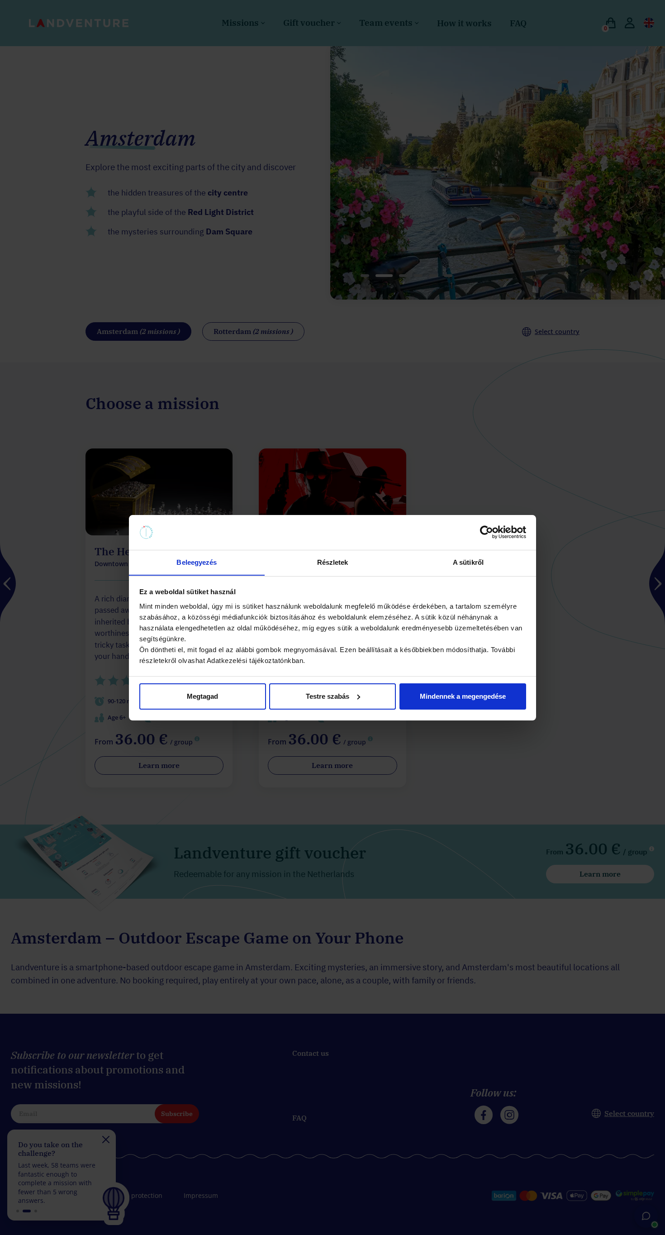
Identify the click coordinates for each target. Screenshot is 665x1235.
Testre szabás (327, 696)
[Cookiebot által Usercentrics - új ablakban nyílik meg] (486, 532)
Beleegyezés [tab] (196, 562)
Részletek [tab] (332, 562)
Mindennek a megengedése (463, 696)
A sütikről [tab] (468, 562)
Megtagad (202, 696)
